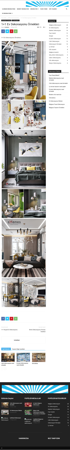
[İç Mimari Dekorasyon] (5, 419)
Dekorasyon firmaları (13, 18)
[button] (66, 9)
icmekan (6, 27)
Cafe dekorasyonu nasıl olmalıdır (58, 83)
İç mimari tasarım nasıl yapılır (57, 86)
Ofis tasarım (53, 9)
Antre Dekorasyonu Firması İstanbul (37, 330)
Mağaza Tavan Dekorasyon (57, 104)
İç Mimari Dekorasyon (15, 418)
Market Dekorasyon (23, 9)
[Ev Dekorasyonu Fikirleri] (5, 412)
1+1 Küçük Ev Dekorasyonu (9, 330)
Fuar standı (43, 9)
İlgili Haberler (6, 349)
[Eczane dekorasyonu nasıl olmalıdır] (23, 357)
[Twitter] (7, 31)
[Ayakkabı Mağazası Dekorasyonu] (28, 421)
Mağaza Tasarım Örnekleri (56, 107)
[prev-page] (2, 369)
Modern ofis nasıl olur (55, 94)
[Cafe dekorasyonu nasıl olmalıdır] (8, 357)
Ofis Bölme (35, 363)
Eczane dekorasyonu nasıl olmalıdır (56, 90)
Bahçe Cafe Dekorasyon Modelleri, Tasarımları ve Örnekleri (39, 412)
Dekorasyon (33, 9)
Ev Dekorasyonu (6, 13)
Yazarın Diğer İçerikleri (18, 349)
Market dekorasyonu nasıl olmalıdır (56, 79)
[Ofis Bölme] (38, 357)
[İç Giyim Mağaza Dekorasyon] (28, 404)
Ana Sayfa (3, 18)
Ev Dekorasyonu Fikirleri (56, 101)
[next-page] (5, 369)
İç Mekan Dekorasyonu (8, 9)
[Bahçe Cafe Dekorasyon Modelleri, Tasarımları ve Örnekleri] (28, 412)
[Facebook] (3, 31)
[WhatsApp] (16, 31)
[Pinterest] (11, 31)
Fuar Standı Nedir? (54, 75)
